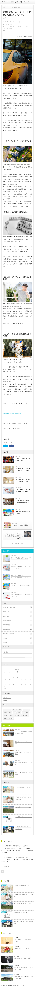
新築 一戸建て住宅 (7, 698)
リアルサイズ (26, 709)
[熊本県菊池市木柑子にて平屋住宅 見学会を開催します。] (7, 977)
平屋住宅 (5, 700)
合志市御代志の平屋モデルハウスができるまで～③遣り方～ (23, 968)
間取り (5, 718)
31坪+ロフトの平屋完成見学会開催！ (22, 512)
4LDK (11, 715)
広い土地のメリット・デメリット (23, 808)
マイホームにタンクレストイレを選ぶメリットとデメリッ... (22, 470)
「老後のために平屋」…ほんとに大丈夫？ (23, 798)
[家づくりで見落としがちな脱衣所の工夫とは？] (7, 940)
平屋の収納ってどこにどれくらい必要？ (23, 742)
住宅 (10, 712)
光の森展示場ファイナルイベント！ (22, 948)
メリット (17, 715)
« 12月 (4, 688)
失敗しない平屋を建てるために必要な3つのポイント (21, 595)
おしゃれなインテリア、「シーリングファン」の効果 (22, 480)
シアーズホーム (13, 26)
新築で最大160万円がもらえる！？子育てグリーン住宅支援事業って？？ (21, 558)
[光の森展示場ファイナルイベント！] (7, 949)
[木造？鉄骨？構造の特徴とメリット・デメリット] (8, 763)
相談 (7, 28)
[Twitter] (5, 446)
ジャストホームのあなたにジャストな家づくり (15, 2)
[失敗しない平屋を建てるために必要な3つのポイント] (6, 595)
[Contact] (2, 871)
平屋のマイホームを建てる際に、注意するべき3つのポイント (21, 567)
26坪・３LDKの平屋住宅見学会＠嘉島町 (23, 773)
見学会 (5, 712)
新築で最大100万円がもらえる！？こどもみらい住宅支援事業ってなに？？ (21, 576)
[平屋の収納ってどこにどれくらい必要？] (8, 743)
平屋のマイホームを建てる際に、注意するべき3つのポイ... (22, 491)
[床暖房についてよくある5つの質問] (7, 959)
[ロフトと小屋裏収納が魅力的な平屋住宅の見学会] (8, 732)
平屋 (20, 709)
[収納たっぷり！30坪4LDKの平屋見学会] (8, 753)
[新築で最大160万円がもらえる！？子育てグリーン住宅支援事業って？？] (6, 558)
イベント (6, 715)
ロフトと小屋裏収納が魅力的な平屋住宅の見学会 (23, 732)
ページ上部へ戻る (32, 985)
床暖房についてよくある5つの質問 (22, 958)
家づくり (11, 718)
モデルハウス (25, 712)
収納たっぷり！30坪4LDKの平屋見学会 (23, 753)
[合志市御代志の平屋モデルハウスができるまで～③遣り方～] (7, 968)
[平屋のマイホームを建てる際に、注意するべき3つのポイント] (6, 567)
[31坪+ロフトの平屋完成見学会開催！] (6, 586)
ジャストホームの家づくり (10, 24)
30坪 (19, 712)
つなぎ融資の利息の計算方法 (22, 787)
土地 (14, 712)
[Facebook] (11, 446)
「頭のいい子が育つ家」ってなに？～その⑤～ (22, 459)
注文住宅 (15, 709)
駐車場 (10, 28)
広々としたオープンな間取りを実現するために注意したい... (22, 502)
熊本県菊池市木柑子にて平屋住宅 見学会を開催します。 (23, 977)
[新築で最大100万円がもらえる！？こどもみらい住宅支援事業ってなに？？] (6, 577)
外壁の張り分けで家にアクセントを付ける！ (23, 828)
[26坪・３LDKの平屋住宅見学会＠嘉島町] (8, 774)
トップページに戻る (18, 543)
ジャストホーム (14, 21)
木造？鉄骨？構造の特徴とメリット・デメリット (23, 763)
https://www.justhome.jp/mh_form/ (12, 413)
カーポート (6, 26)
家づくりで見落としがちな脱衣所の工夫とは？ (23, 940)
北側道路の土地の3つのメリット (23, 817)
